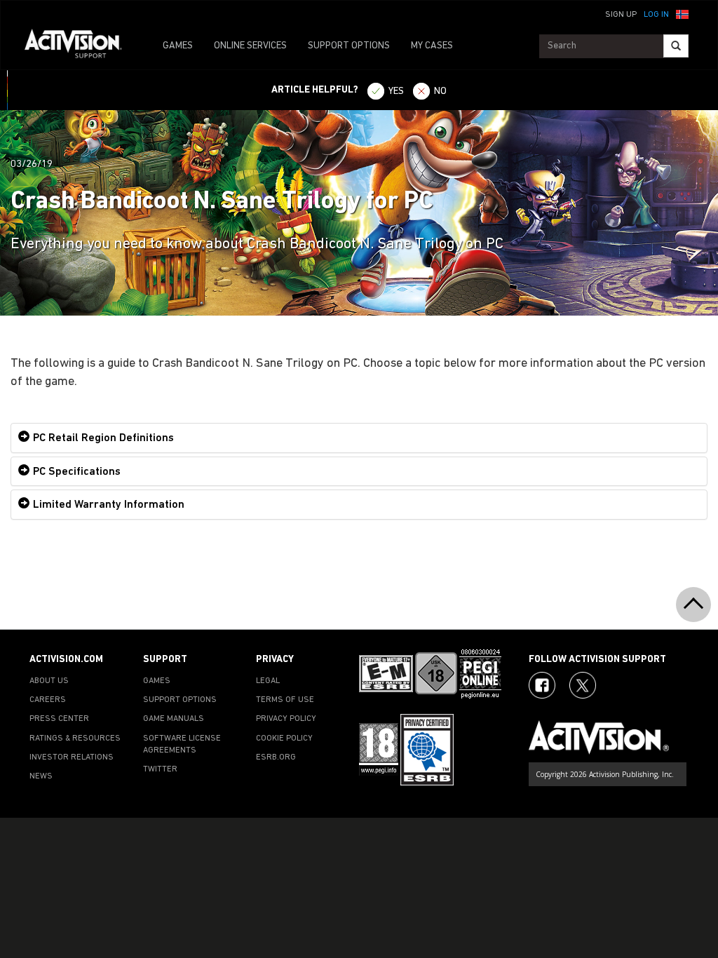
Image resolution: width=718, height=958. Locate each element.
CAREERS (47, 700)
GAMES (178, 46)
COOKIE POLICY (284, 738)
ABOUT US (49, 681)
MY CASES (432, 46)
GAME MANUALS (173, 719)
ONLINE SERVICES (250, 46)
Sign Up (621, 15)
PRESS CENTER (59, 719)
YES (396, 91)
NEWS (41, 776)
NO (440, 91)
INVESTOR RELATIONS (71, 757)
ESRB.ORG (276, 757)
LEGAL (268, 681)
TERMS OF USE (285, 700)
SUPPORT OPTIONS (349, 46)
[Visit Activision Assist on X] (582, 685)
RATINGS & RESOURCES (75, 738)
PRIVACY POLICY (286, 719)
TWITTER (160, 769)
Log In (656, 15)
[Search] (676, 46)
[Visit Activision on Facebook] (542, 685)
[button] (682, 13)
